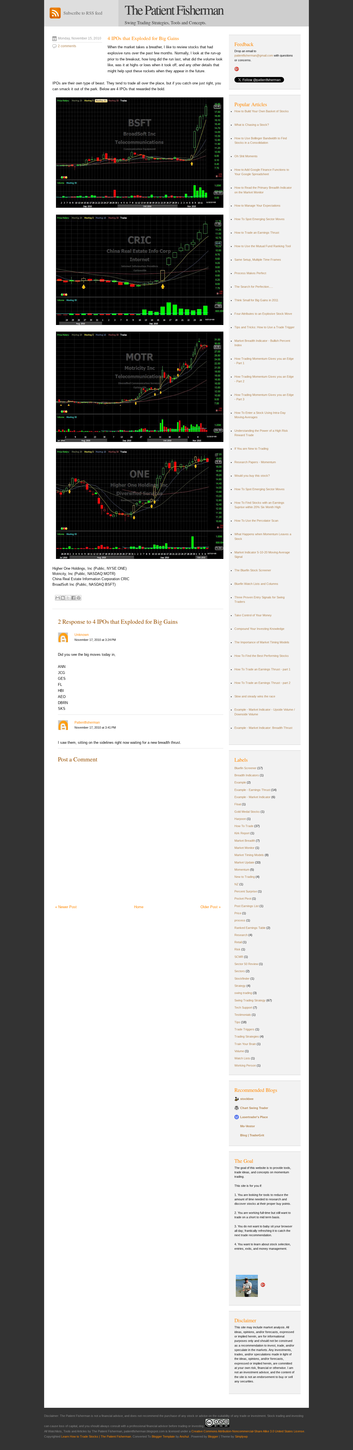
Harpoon (240, 818)
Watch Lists (242, 1058)
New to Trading (244, 876)
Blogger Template (163, 1436)
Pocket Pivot (242, 898)
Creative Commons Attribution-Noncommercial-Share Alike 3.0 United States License (247, 1431)
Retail (238, 942)
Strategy (240, 985)
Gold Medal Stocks (247, 811)
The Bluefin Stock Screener (252, 570)
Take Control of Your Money (253, 615)
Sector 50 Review (246, 964)
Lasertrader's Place (254, 1117)
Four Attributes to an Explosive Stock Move (263, 313)
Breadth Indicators (246, 775)
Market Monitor (244, 847)
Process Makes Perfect (250, 273)
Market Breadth (244, 840)
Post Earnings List (246, 906)
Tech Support (243, 1007)
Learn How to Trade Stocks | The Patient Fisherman (96, 1436)
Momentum (241, 869)
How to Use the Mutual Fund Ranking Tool (262, 246)
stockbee (246, 1098)
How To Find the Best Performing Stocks (261, 655)
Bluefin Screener (245, 768)
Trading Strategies (246, 1036)
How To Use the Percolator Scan (256, 520)
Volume (239, 1051)
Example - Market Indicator (252, 797)
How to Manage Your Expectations (257, 205)
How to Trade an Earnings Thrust (256, 232)
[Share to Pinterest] (78, 598)
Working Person (245, 1065)
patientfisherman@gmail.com (254, 55)
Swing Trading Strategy (250, 1000)
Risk (237, 949)
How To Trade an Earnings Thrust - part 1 (262, 669)
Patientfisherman (87, 722)
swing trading (243, 993)
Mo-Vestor (247, 1126)
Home (138, 907)
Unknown (81, 635)
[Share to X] (68, 598)
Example (240, 782)
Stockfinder (242, 978)
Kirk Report (242, 833)
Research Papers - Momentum (255, 462)
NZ (236, 884)
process (239, 920)
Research (241, 935)
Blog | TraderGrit (252, 1135)
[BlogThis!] (63, 598)
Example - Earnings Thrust (252, 789)
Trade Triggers (244, 1029)
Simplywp (241, 1436)
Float (237, 804)
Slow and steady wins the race (254, 696)
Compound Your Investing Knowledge (259, 628)
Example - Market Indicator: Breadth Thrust (263, 727)
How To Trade (243, 826)
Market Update (244, 862)
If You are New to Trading (251, 448)
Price (237, 913)
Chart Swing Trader (254, 1108)
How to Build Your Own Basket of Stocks (261, 111)
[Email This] (57, 598)
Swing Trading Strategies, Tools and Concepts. (165, 22)
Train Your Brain (245, 1044)
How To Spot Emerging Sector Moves (259, 219)
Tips (237, 1022)
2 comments (67, 46)
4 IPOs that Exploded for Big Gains (143, 38)
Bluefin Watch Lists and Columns (256, 583)
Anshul (184, 1436)
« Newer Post (66, 907)
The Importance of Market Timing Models (261, 642)
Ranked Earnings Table (250, 927)
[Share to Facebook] (73, 598)
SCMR (238, 956)
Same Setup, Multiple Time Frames (257, 259)
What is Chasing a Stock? (251, 124)
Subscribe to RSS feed (82, 13)
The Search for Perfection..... (253, 286)
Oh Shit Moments (246, 156)
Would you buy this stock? (252, 475)
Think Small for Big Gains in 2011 (256, 300)
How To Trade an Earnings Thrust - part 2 (262, 682)
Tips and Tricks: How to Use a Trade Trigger (264, 327)
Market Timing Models (249, 855)
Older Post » (210, 907)
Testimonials (242, 1014)
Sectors (239, 971)
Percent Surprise (245, 891)
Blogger (213, 1436)
